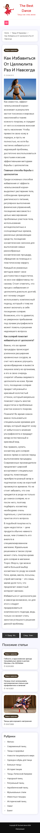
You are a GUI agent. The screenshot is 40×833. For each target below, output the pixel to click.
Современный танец (16, 746)
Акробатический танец (17, 787)
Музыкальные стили (16, 792)
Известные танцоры (16, 797)
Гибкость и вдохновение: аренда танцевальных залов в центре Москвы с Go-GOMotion (18, 661)
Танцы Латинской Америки (19, 774)
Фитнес (10, 742)
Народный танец (15, 778)
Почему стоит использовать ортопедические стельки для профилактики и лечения (16, 683)
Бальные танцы (14, 765)
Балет (10, 810)
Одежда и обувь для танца (19, 760)
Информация (20, 829)
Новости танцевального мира (20, 755)
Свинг (10, 806)
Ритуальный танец (15, 783)
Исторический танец (16, 801)
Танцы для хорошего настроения (18, 721)
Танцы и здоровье (11, 50)
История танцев (14, 769)
